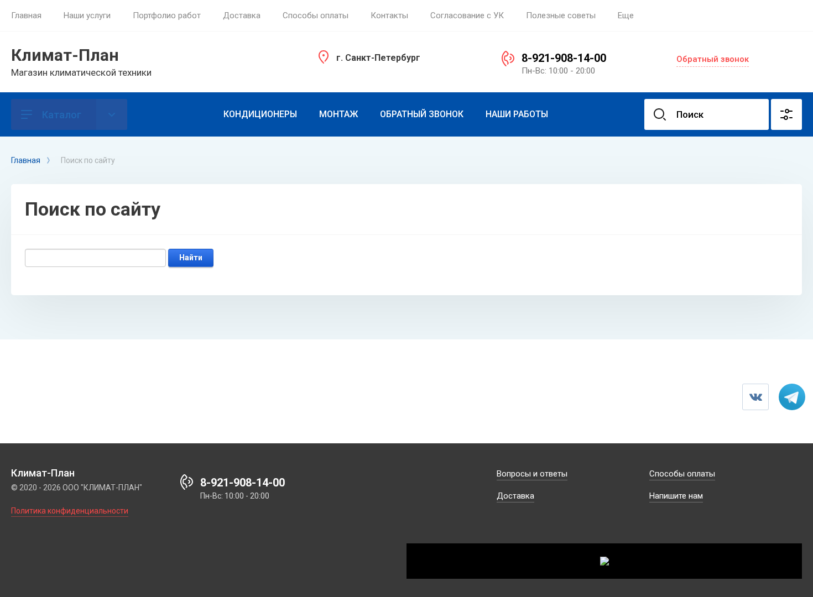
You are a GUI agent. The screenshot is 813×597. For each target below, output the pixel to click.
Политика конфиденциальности (69, 510)
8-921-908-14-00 (564, 58)
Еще (626, 15)
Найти (190, 257)
